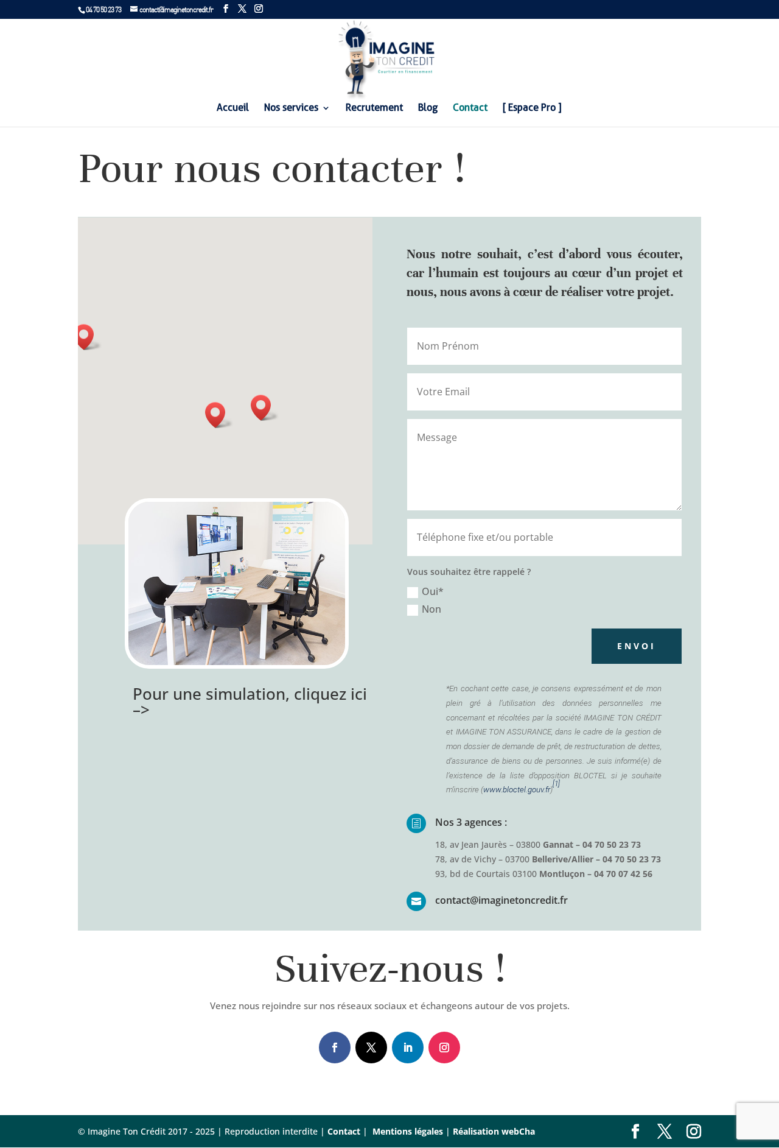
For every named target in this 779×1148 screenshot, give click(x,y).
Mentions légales (406, 1131)
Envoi (636, 646)
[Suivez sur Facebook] (335, 1047)
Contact (470, 108)
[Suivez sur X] (371, 1047)
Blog (428, 108)
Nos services (291, 108)
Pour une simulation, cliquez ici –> (250, 701)
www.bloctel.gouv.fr (516, 789)
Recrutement (374, 108)
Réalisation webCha (494, 1131)
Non (431, 609)
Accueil (233, 108)
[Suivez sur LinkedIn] (408, 1047)
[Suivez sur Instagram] (444, 1047)
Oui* (433, 591)
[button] (219, 415)
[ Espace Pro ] (532, 108)
